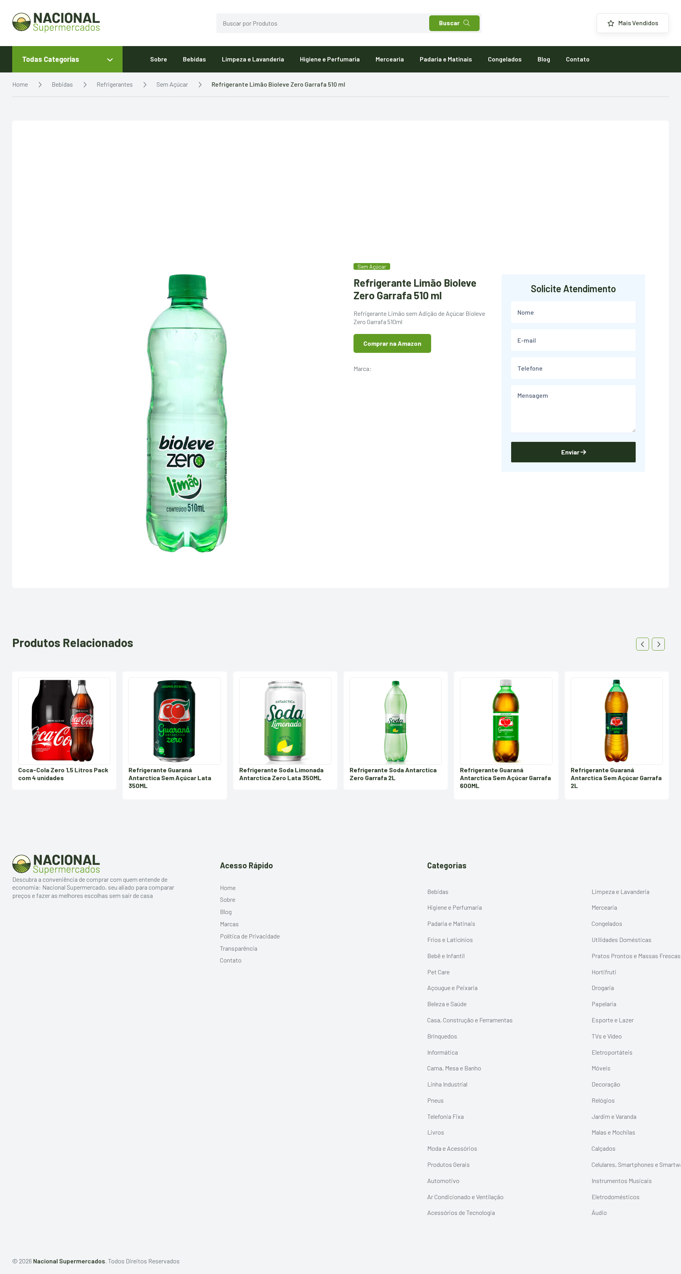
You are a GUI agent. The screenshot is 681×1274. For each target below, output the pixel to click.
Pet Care (438, 971)
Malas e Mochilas (613, 1132)
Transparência (238, 948)
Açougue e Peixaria (452, 987)
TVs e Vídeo (607, 1036)
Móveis (601, 1068)
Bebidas (194, 59)
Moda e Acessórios (452, 1148)
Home (20, 84)
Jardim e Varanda (614, 1116)
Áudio (599, 1212)
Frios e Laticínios (450, 939)
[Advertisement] (340, 203)
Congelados (505, 59)
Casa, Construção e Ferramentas (470, 1020)
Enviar (571, 452)
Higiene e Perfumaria (330, 59)
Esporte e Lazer (613, 1020)
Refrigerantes (115, 84)
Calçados (604, 1148)
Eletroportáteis (612, 1052)
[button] (642, 644)
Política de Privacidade (250, 936)
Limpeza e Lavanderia (253, 59)
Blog (544, 59)
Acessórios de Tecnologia (461, 1212)
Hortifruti (604, 971)
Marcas (229, 923)
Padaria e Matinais (446, 59)
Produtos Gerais (448, 1164)
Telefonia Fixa (445, 1116)
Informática (442, 1052)
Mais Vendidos (638, 22)
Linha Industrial (447, 1084)
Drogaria (603, 987)
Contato (578, 59)
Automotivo (443, 1180)
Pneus (435, 1100)
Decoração (606, 1084)
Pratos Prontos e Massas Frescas (636, 955)
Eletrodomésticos (616, 1196)
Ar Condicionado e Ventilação (465, 1196)
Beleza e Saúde (447, 1003)
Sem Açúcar (172, 84)
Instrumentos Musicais (622, 1180)
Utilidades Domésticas (621, 939)
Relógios (603, 1100)
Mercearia (390, 59)
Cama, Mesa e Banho (454, 1068)
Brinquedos (442, 1036)
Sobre (158, 59)
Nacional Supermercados (69, 1261)
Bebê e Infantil (446, 955)
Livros (435, 1132)
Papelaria (604, 1003)
